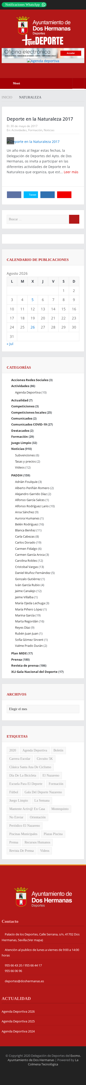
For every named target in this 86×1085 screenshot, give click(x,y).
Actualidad (19, 400)
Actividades (19, 130)
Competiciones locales (28, 412)
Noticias (49, 130)
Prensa (16, 659)
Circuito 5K (45, 759)
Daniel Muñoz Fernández (32, 573)
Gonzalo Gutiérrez (28, 579)
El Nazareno (51, 775)
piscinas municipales (23, 834)
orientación (38, 817)
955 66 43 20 (13, 965)
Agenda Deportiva (28, 392)
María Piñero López (29, 609)
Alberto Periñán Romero (32, 488)
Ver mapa (35, 940)
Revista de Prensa (21, 851)
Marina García (25, 615)
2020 (12, 750)
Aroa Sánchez (24, 512)
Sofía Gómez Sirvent (29, 639)
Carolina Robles (26, 560)
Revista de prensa (25, 665)
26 (33, 327)
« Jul (10, 343)
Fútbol (13, 792)
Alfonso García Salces (30, 500)
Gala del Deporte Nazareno (43, 792)
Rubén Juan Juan (26, 633)
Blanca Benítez (25, 530)
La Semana (41, 800)
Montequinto (60, 809)
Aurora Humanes (27, 518)
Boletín (58, 750)
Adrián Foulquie (26, 482)
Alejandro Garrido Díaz (31, 494)
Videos (20, 467)
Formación (35, 130)
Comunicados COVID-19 (29, 424)
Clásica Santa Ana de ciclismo (30, 767)
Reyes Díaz (22, 627)
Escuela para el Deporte (25, 784)
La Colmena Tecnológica (53, 1062)
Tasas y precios (25, 461)
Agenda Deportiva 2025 (18, 1021)
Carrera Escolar (19, 759)
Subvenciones (25, 455)
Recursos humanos (37, 842)
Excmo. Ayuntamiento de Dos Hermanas (44, 1057)
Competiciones (22, 406)
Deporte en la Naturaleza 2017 (40, 119)
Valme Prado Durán (29, 645)
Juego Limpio (21, 443)
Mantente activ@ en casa (27, 809)
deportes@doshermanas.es (24, 981)
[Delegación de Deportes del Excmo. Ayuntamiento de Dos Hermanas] (43, 896)
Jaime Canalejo (25, 591)
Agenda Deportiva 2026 (18, 1011)
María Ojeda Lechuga (30, 603)
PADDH (16, 475)
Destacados (20, 430)
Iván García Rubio (27, 585)
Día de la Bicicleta (22, 775)
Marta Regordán (26, 621)
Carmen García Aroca (30, 554)
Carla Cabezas (25, 536)
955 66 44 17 (33, 965)
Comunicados (21, 418)
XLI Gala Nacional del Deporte (34, 671)
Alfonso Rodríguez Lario (32, 506)
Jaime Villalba (24, 597)
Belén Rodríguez (26, 524)
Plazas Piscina (53, 834)
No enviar (16, 817)
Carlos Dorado (25, 542)
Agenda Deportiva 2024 (18, 1031)
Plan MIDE (19, 653)
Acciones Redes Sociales (29, 380)
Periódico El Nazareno (24, 825)
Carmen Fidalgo (26, 548)
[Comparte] (14, 194)
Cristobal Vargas (26, 567)
